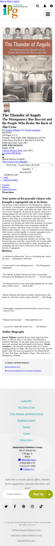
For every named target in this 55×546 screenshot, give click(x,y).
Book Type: (11, 165)
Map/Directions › (29, 460)
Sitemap (26, 427)
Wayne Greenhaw (33, 130)
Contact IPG (26, 401)
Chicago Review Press (12, 150)
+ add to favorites (10, 180)
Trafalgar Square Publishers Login (26, 530)
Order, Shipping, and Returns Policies (26, 414)
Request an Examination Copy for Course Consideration (23, 370)
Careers (26, 433)
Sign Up (38, 494)
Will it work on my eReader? (15, 161)
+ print (5, 177)
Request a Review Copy (12, 367)
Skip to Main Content (9, 1)
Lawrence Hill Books (11, 153)
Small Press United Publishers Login (26, 535)
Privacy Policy (26, 440)
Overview (6, 185)
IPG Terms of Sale (26, 407)
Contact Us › (29, 469)
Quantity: (26, 169)
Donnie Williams (12, 130)
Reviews (5, 187)
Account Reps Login (26, 540)
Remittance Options (26, 420)
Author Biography (9, 189)
